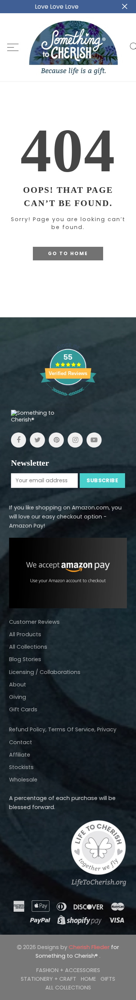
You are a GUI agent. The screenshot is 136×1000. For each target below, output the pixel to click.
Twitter (37, 440)
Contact (20, 742)
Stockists (21, 767)
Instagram (75, 440)
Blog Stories (25, 659)
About (17, 684)
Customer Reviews (34, 622)
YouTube (94, 440)
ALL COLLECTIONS (68, 987)
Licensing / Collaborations (44, 672)
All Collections (28, 647)
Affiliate (19, 754)
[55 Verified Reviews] (68, 399)
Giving (17, 697)
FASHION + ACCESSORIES (68, 970)
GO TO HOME (68, 253)
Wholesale (23, 779)
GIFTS (107, 979)
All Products (25, 634)
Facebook (18, 440)
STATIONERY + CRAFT (48, 979)
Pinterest (56, 440)
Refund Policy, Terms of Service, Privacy (62, 729)
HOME (88, 979)
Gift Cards (23, 709)
